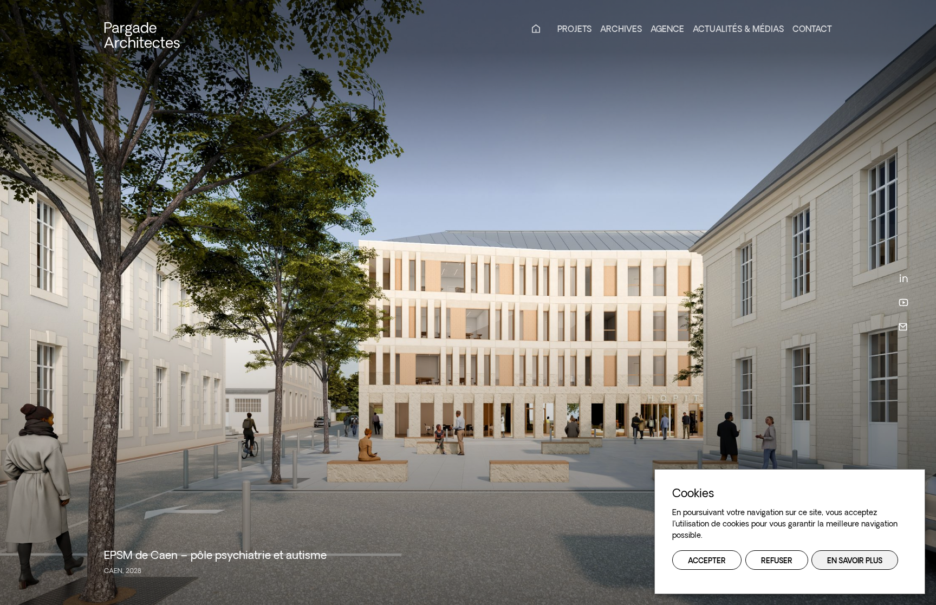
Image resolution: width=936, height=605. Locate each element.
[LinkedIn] (903, 278)
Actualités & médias (738, 30)
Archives (621, 30)
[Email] (903, 327)
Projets (574, 30)
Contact (812, 30)
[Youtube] (903, 302)
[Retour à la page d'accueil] (142, 35)
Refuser (776, 561)
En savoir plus (854, 561)
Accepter (707, 561)
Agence (667, 30)
